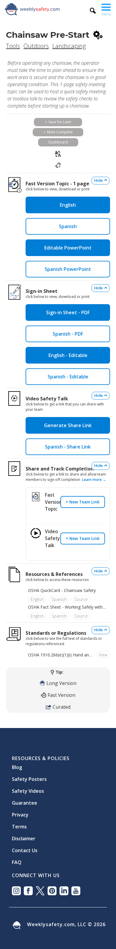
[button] (106, 9)
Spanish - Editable (68, 376)
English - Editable (67, 355)
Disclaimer (23, 836)
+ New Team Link (83, 502)
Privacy (20, 812)
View (103, 655)
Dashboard (58, 142)
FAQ (16, 860)
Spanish (68, 226)
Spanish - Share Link (68, 446)
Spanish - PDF (68, 334)
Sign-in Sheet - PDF (68, 312)
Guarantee (24, 800)
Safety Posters (29, 777)
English (68, 205)
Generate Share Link (68, 425)
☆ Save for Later (58, 121)
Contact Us (24, 848)
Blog (17, 765)
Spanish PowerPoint (68, 269)
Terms (19, 824)
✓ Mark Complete (58, 132)
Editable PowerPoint (68, 247)
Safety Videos (28, 788)
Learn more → (94, 479)
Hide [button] (98, 180)
